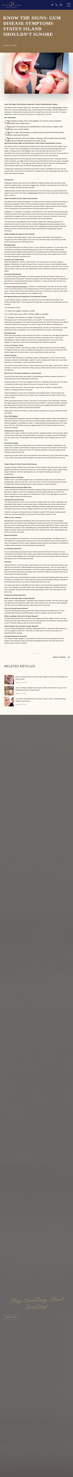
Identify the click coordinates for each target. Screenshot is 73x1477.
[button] (69, 5)
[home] (11, 5)
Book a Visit (11, 1317)
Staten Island (56, 107)
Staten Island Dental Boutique (17, 286)
